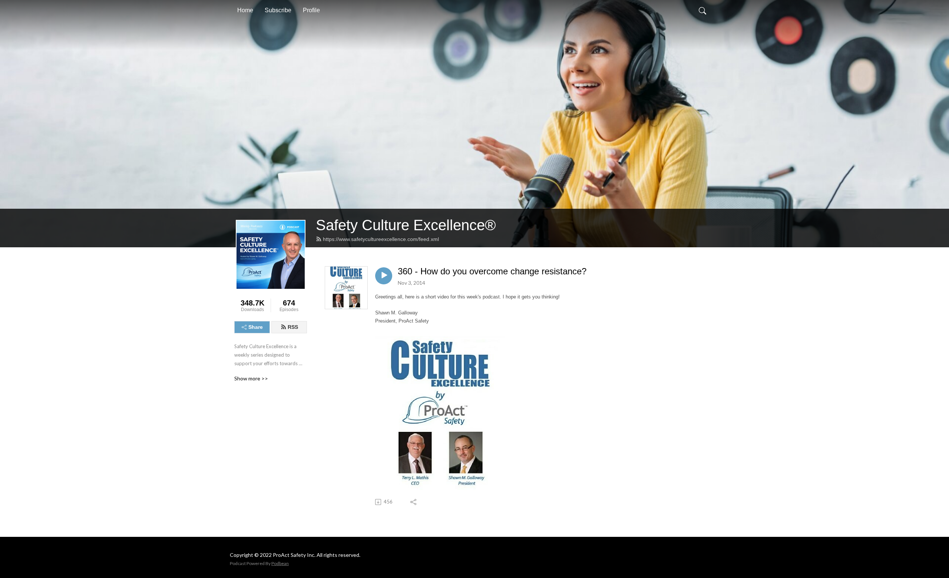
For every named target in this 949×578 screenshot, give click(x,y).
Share (255, 327)
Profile (311, 10)
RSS (293, 327)
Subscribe (278, 10)
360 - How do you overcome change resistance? (492, 271)
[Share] (414, 502)
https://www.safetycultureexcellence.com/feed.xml (381, 239)
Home (245, 10)
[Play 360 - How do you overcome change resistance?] (383, 275)
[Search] (702, 10)
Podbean (280, 563)
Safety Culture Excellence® (406, 225)
